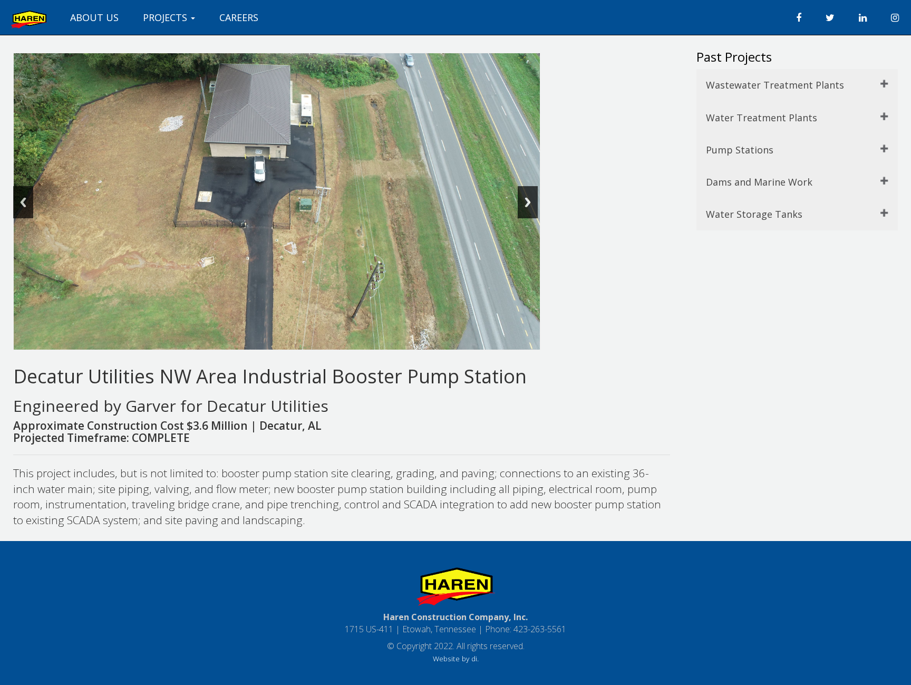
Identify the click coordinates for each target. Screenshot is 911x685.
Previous (23, 202)
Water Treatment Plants (761, 117)
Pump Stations (739, 149)
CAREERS (238, 17)
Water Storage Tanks (754, 214)
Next (528, 202)
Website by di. (456, 658)
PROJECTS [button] (166, 17)
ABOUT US (94, 17)
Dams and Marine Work (759, 182)
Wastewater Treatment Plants (775, 85)
